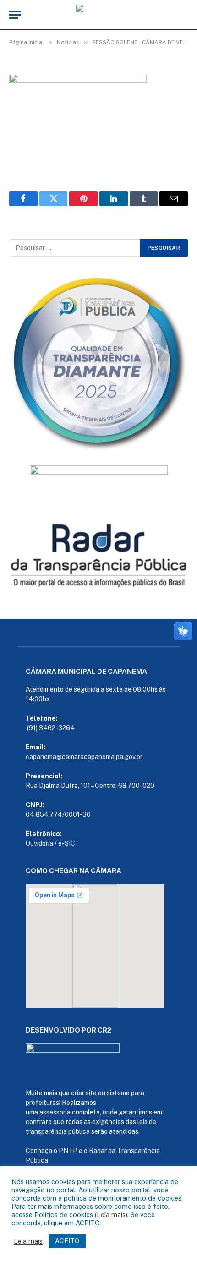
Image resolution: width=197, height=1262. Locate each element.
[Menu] (15, 15)
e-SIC (66, 843)
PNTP (68, 1150)
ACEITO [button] (67, 1241)
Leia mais (111, 1214)
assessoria (55, 1112)
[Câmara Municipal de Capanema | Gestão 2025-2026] (98, 15)
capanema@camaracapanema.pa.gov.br (84, 756)
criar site (84, 1093)
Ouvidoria (39, 843)
